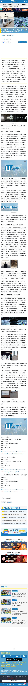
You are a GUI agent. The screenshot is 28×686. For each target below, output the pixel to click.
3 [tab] (13, 8)
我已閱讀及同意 (14, 680)
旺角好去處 (16, 664)
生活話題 (7, 35)
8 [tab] (12, 9)
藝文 (13, 35)
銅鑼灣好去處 (22, 662)
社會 (21, 664)
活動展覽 (3, 662)
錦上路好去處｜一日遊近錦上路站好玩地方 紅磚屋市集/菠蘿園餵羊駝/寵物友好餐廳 (19, 622)
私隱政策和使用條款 (12, 678)
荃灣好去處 (10, 664)
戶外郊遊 (14, 600)
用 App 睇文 (23, 42)
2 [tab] (12, 8)
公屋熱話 (11, 6)
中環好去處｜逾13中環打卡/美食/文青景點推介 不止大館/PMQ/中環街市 (19, 604)
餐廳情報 (3, 666)
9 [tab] (13, 9)
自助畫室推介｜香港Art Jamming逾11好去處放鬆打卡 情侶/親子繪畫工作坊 (19, 613)
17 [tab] (17, 11)
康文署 (3, 502)
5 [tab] (16, 8)
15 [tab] (14, 11)
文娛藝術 (10, 502)
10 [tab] (15, 9)
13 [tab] (11, 11)
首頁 (3, 35)
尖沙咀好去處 (15, 662)
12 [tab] (17, 9)
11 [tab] (16, 9)
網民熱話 (3, 670)
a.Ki (4, 39)
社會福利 (13, 666)
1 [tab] (11, 8)
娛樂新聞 (16, 6)
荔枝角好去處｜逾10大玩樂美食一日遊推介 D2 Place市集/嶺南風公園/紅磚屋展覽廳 (19, 594)
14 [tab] (13, 11)
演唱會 (4, 4)
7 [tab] (11, 9)
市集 (7, 662)
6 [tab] (17, 8)
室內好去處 (15, 590)
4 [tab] (15, 8)
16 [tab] (15, 11)
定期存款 (21, 6)
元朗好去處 (3, 664)
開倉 (10, 662)
